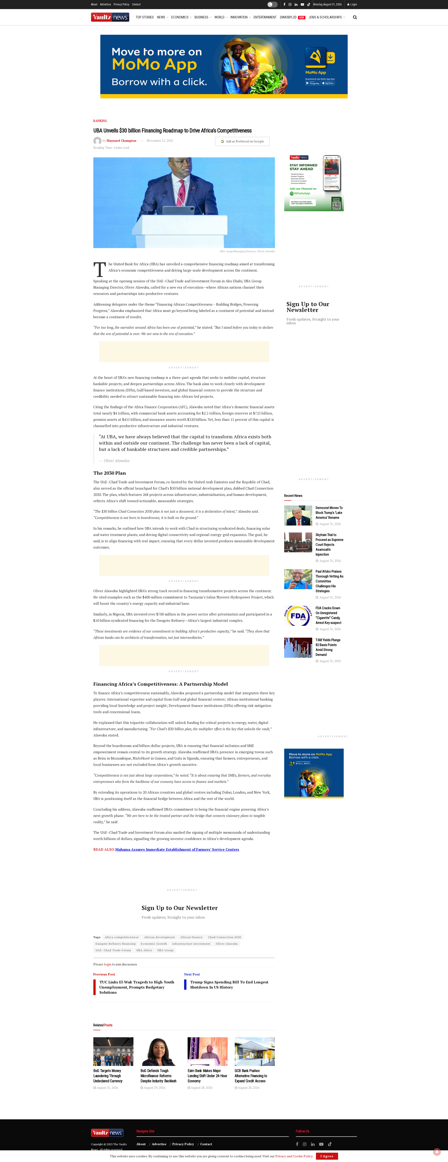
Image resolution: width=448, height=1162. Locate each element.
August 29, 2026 (154, 1088)
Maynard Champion (121, 140)
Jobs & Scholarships (325, 17)
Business (201, 17)
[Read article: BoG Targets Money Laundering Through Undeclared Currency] (113, 1051)
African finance (191, 937)
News (161, 17)
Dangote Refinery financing (116, 943)
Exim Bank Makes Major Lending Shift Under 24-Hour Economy (207, 1076)
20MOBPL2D (292, 17)
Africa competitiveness (122, 937)
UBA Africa (144, 950)
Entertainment (265, 17)
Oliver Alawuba (227, 943)
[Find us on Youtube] (302, 4)
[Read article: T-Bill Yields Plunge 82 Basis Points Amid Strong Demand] (298, 648)
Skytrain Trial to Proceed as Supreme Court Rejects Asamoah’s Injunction (329, 545)
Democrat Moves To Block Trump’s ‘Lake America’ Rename (329, 513)
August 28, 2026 (201, 1088)
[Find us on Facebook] (284, 4)
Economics (180, 17)
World (219, 17)
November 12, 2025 (160, 140)
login (107, 964)
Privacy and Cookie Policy (293, 1156)
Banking (100, 121)
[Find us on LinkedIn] (296, 4)
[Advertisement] (184, 351)
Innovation (239, 17)
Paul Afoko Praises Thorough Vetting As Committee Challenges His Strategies (329, 581)
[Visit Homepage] (110, 17)
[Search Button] (355, 17)
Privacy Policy (121, 4)
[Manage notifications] (437, 1151)
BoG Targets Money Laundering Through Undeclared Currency (107, 1076)
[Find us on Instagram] (290, 4)
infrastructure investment (191, 943)
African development (159, 937)
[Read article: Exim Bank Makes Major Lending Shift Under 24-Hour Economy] (208, 1051)
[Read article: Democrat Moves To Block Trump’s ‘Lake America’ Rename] (298, 515)
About (94, 4)
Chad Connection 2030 (224, 937)
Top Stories (145, 17)
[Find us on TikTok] (308, 4)
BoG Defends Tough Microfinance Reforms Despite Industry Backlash (158, 1076)
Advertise (105, 4)
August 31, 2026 (107, 1088)
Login (353, 4)
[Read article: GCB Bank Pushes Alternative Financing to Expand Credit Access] (255, 1051)
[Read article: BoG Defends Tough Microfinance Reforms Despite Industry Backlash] (160, 1051)
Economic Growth (154, 943)
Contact (136, 4)
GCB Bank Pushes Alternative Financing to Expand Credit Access (251, 1076)
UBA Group (165, 950)
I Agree (327, 1156)
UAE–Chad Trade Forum (113, 950)
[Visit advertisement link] (224, 66)
